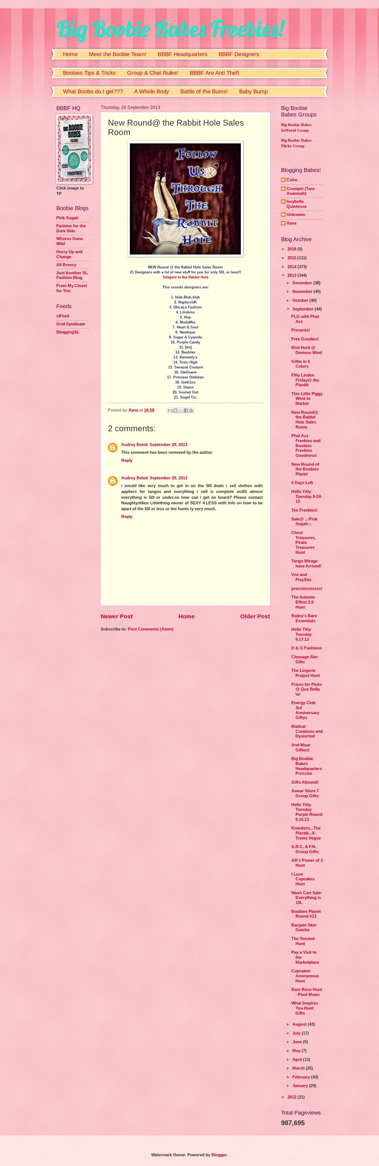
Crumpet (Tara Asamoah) (300, 191)
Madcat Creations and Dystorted (307, 731)
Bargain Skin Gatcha (303, 927)
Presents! (300, 330)
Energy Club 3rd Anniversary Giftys (305, 710)
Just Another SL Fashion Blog (72, 275)
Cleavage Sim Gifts (304, 659)
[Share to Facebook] (186, 410)
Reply (126, 460)
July (297, 1033)
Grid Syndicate (70, 324)
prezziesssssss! (306, 588)
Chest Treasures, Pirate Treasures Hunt (303, 542)
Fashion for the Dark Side (71, 228)
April (297, 1059)
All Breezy (66, 265)
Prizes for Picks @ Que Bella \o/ (306, 689)
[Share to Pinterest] (191, 410)
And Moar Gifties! (300, 747)
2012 (292, 1097)
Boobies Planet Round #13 (306, 914)
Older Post (255, 616)
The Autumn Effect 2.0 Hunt (303, 602)
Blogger (219, 1155)
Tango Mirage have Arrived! (306, 563)
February (301, 1077)
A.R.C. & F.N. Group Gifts (305, 849)
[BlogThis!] (175, 410)
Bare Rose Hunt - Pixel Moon (306, 992)
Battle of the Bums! (204, 91)
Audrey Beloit (134, 444)
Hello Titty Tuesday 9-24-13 (306, 496)
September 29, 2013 (168, 444)
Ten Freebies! (304, 510)
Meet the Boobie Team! (117, 54)
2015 (292, 258)
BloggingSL (67, 332)
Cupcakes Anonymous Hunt (305, 976)
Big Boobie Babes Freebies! (170, 28)
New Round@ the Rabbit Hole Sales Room (304, 419)
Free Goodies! (305, 339)
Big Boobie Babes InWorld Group (296, 127)
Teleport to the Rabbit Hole (185, 277)
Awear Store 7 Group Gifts (305, 793)
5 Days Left (302, 482)
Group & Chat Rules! (152, 73)
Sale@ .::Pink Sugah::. (304, 521)
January (300, 1085)
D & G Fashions (306, 648)
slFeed (62, 316)
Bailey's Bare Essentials (304, 618)
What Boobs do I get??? (93, 91)
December (302, 283)
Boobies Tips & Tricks (89, 73)
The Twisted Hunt (303, 941)
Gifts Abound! (305, 782)
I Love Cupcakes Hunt (303, 879)
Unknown (296, 214)
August (300, 1024)
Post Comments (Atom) (150, 629)
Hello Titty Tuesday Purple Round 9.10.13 (306, 812)
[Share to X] (180, 410)
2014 (292, 267)
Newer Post (117, 616)
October (300, 300)
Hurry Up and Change (69, 254)
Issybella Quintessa (296, 204)
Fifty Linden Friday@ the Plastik (305, 380)
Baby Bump (253, 91)
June (297, 1042)
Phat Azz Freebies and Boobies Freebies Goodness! (305, 445)
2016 (292, 249)
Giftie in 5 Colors (300, 364)
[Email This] (170, 410)
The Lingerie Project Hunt (305, 673)
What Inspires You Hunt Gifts (304, 1008)
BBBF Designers (239, 54)
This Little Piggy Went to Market (307, 399)
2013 (292, 275)
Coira (292, 180)
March (299, 1068)
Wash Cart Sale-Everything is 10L (306, 898)
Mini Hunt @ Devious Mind (306, 350)
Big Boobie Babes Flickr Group (296, 143)
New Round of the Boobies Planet (305, 469)
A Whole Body (151, 91)
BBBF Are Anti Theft (214, 73)
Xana (291, 223)
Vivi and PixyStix (301, 577)
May (297, 1050)
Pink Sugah (67, 218)
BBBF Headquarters (182, 54)
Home (70, 54)
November (303, 291)
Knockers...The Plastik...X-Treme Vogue (306, 833)
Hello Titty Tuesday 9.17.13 (301, 634)
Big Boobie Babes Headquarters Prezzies (306, 766)
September (303, 309)
